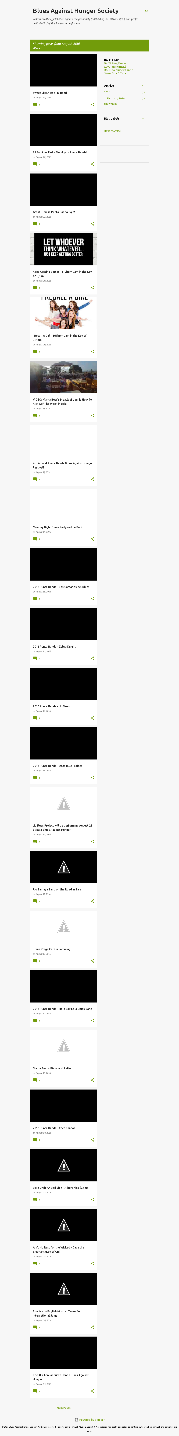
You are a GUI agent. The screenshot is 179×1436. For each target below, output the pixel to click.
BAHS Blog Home (115, 63)
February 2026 (116, 98)
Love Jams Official (115, 66)
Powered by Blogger (92, 1419)
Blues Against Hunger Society (76, 10)
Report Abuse (112, 131)
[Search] (147, 11)
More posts (64, 1408)
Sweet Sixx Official (115, 73)
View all (37, 48)
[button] (92, 104)
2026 (107, 92)
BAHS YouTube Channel (119, 70)
